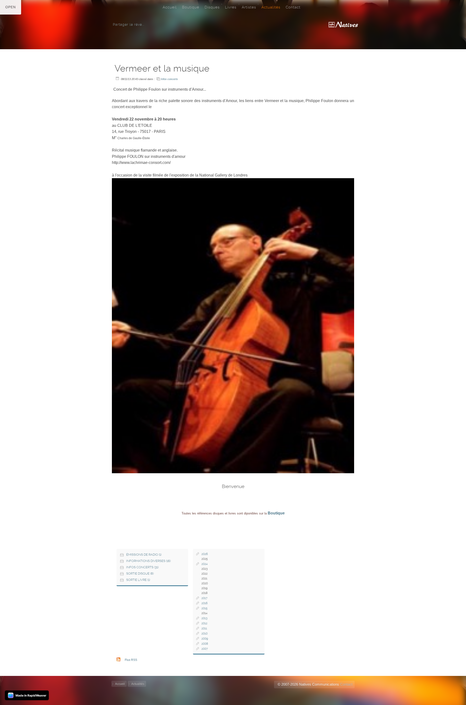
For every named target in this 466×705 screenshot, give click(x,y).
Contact (293, 7)
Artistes (249, 7)
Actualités (270, 7)
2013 (204, 618)
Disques (212, 7)
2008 (204, 643)
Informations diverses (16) (148, 561)
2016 (204, 603)
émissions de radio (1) (143, 554)
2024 (204, 564)
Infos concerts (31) (142, 567)
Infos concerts (169, 79)
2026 (204, 554)
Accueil (170, 7)
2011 (204, 628)
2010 (204, 633)
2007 (204, 648)
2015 (204, 608)
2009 (204, 638)
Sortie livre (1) (138, 580)
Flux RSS (131, 660)
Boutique (190, 7)
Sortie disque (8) (140, 573)
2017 (204, 598)
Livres (230, 7)
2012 (204, 623)
